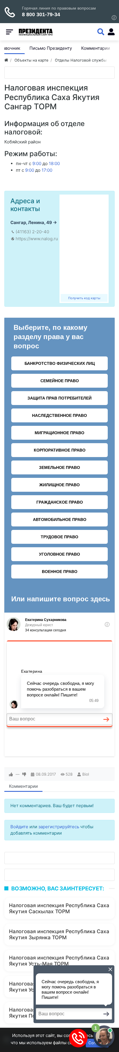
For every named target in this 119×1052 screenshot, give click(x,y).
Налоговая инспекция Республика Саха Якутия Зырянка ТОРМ (59, 934)
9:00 (36, 163)
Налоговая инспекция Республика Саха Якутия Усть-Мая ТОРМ (59, 961)
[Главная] (6, 60)
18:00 (54, 163)
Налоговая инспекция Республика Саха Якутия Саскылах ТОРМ (59, 908)
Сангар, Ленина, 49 (31, 222)
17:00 (47, 170)
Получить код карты (84, 298)
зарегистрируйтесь (58, 826)
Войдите (19, 826)
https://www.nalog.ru (37, 238)
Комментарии (23, 786)
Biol (85, 774)
